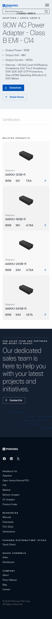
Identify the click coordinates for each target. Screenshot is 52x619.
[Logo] (10, 5)
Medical (6, 490)
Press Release (10, 580)
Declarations (9, 531)
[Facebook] (4, 459)
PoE (4, 485)
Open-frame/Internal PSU (16, 480)
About (6, 575)
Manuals (7, 517)
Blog (5, 584)
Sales (5, 557)
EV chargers (9, 499)
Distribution (8, 562)
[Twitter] (18, 459)
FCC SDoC (8, 526)
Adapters (7, 475)
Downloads (8, 522)
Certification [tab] (11, 120)
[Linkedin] (11, 459)
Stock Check (9, 544)
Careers (6, 589)
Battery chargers (11, 494)
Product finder (10, 504)
